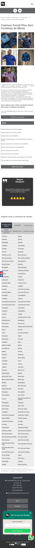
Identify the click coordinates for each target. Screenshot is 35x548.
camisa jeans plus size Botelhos (10, 136)
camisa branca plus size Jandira (10, 153)
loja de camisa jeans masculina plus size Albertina (15, 144)
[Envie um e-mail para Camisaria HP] (20, 11)
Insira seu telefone (17, 521)
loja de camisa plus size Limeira (10, 150)
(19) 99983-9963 (18, 490)
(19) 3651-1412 (11, 111)
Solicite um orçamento (17, 117)
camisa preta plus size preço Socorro (11, 132)
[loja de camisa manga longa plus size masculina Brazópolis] (9, 57)
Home (17, 501)
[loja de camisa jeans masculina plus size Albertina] (26, 40)
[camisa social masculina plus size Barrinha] (9, 74)
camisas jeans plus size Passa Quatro (12, 129)
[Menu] (32, 3)
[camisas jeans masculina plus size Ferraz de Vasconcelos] (9, 40)
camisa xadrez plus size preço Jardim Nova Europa (15, 160)
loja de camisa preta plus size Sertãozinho (13, 147)
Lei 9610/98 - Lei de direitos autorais (18, 471)
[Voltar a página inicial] (3, 4)
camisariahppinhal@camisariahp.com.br (18, 493)
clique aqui (20, 111)
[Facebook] (1, 275)
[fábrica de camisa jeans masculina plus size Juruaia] (26, 57)
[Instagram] (1, 272)
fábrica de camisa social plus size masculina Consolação (17, 157)
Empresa (17, 506)
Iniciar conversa (17, 531)
